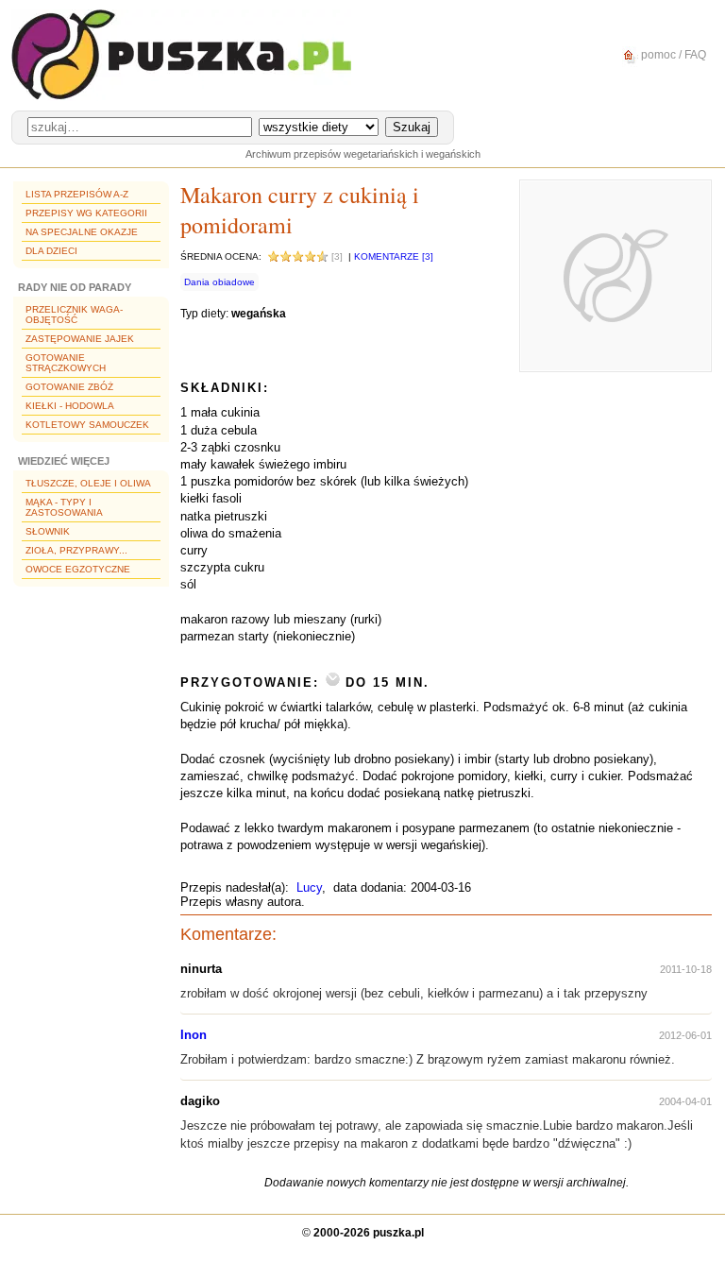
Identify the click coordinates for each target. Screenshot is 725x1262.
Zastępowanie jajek (79, 338)
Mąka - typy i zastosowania (64, 507)
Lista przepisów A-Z (76, 194)
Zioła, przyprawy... (76, 550)
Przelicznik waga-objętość (74, 314)
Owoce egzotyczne (77, 569)
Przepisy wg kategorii (86, 213)
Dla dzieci (51, 251)
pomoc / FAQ (672, 54)
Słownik (47, 531)
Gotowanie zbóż (69, 387)
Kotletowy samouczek (87, 424)
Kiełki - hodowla (69, 406)
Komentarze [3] (393, 256)
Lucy (309, 887)
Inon (193, 1035)
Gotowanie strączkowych (65, 362)
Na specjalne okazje (81, 232)
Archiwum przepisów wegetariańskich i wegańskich (363, 154)
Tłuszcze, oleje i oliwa (88, 483)
